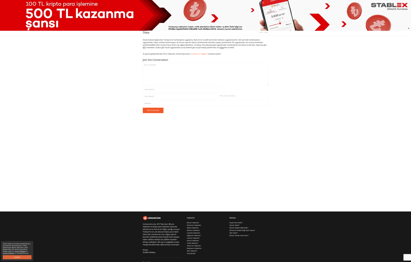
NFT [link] (144, 47)
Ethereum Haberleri (194, 225)
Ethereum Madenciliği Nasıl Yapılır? (242, 230)
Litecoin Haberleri (193, 238)
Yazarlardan (191, 253)
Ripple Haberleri (193, 228)
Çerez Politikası (20, 251)
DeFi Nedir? (233, 233)
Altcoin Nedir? (234, 225)
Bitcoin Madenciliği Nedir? (238, 228)
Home (261, 32)
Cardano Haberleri (193, 233)
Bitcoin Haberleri (193, 223)
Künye (145, 250)
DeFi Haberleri (192, 251)
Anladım (17, 257)
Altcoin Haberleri (193, 241)
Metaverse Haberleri (194, 248)
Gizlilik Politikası (149, 252)
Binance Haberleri (193, 230)
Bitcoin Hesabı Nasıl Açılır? (239, 235)
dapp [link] (222, 47)
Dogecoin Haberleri (194, 235)
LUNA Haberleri (192, 243)
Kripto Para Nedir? (236, 223)
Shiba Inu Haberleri (194, 246)
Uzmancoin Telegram (199, 54)
